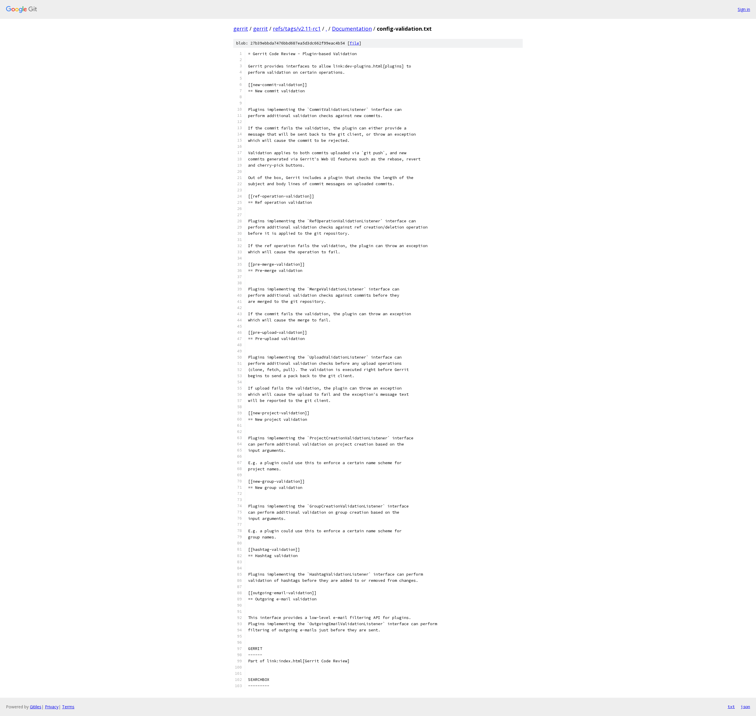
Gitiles (35, 707)
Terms (68, 707)
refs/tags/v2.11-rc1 (297, 28)
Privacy (51, 707)
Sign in (744, 9)
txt (731, 706)
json (745, 706)
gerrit (240, 28)
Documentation (352, 28)
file (354, 43)
